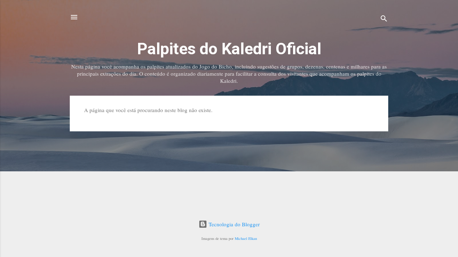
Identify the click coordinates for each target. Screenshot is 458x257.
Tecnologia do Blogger (233, 224)
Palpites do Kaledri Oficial (229, 48)
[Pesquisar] (384, 19)
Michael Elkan (246, 238)
